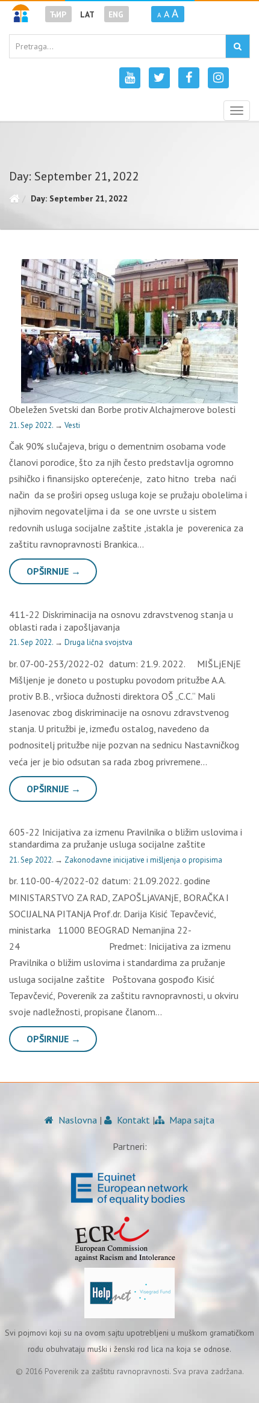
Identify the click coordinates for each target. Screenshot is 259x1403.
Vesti (72, 425)
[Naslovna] (14, 198)
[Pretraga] (237, 46)
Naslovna (76, 1120)
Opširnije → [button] (54, 571)
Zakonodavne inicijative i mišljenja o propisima (143, 860)
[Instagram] (218, 77)
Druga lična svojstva (98, 642)
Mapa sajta (190, 1120)
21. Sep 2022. (32, 425)
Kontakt (132, 1120)
